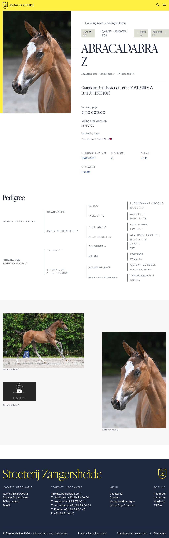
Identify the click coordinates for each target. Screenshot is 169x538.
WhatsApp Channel (122, 505)
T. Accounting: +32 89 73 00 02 (71, 505)
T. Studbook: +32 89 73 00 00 (70, 497)
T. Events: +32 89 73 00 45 (68, 509)
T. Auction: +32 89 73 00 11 (68, 501)
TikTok (158, 505)
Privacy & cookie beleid (92, 533)
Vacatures (116, 493)
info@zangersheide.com (66, 493)
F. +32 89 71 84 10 (62, 513)
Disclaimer (159, 533)
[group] (43, 342)
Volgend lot (157, 33)
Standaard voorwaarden (132, 533)
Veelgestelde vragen (122, 501)
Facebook (160, 493)
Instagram (160, 497)
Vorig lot (143, 33)
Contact (114, 497)
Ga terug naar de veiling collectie (105, 23)
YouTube (159, 501)
